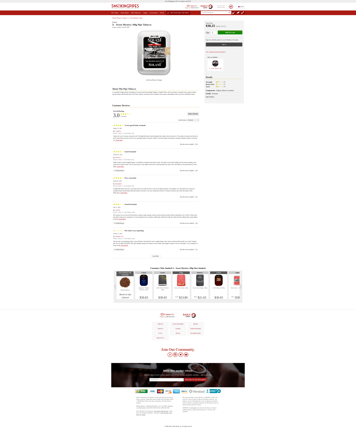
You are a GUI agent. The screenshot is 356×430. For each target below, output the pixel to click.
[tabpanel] (125, 285)
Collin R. (118, 131)
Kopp (181, 272)
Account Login (221, 5)
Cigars (145, 13)
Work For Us (160, 338)
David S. (118, 157)
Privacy (178, 333)
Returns (195, 324)
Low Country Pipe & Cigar (161, 411)
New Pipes (114, 13)
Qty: (208, 32)
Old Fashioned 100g (219, 288)
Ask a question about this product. (216, 52)
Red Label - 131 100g (237, 288)
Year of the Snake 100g (181, 288)
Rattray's (200, 272)
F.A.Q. (160, 333)
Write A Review (193, 114)
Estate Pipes (125, 13)
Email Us (187, 8)
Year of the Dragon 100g (200, 288)
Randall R (119, 184)
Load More (155, 256)
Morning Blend (125, 290)
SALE (162, 13)
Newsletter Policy (195, 333)
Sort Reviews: (182, 120)
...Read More (119, 140)
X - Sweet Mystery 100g (135, 18)
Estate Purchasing (195, 328)
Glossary (178, 328)
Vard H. (118, 210)
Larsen (144, 272)
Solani (124, 18)
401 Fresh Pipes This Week (179, 13)
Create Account (221, 7)
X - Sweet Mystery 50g (215, 68)
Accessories (154, 13)
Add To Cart (230, 32)
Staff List (160, 324)
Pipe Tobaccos (136, 13)
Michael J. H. (119, 236)
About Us (160, 328)
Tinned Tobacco (117, 18)
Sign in (224, 44)
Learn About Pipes (178, 324)
